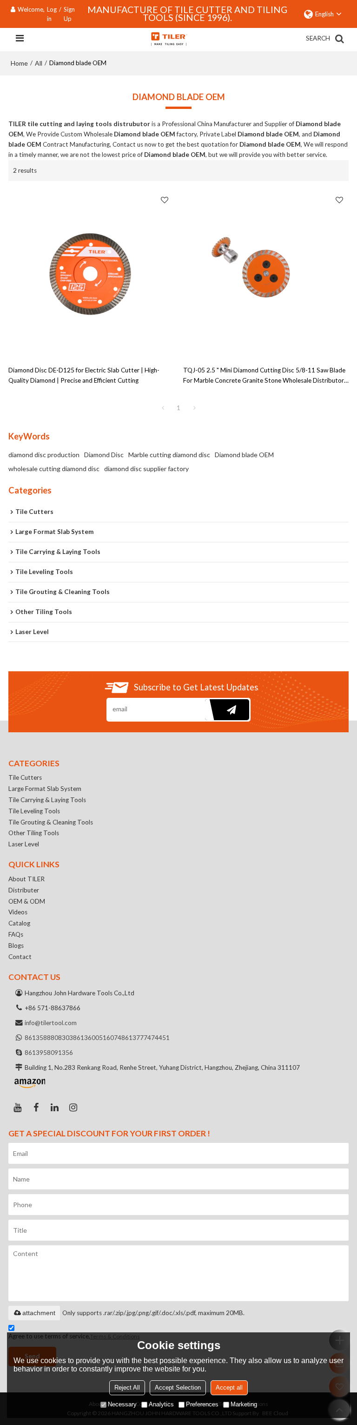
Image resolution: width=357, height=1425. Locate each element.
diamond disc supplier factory (146, 469)
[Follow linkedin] (55, 1107)
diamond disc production (43, 455)
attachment (38, 1313)
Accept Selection (178, 1387)
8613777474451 (145, 1037)
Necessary (122, 1404)
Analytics (161, 1404)
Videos (17, 912)
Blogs (16, 945)
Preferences (202, 1404)
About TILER (26, 879)
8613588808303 (49, 1037)
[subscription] (227, 709)
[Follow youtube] (17, 1107)
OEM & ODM (26, 901)
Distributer (23, 890)
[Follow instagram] (73, 1107)
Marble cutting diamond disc (169, 455)
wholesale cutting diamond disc (53, 469)
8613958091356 (49, 1052)
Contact (20, 956)
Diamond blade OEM (244, 455)
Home (19, 63)
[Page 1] (163, 408)
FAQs (15, 934)
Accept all (229, 1387)
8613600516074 (97, 1037)
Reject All (127, 1387)
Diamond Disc (104, 455)
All (38, 63)
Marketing (244, 1404)
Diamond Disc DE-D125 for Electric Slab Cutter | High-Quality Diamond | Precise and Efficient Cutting (83, 375)
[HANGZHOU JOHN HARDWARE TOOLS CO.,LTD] (169, 38)
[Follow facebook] (36, 1107)
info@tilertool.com (51, 1023)
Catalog (19, 923)
